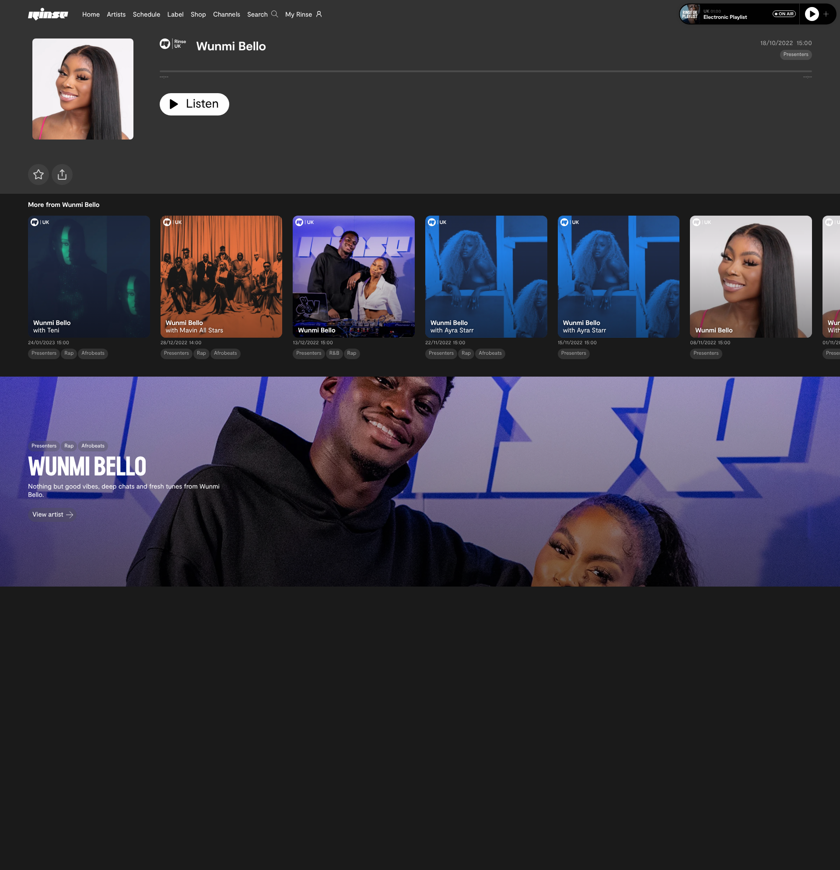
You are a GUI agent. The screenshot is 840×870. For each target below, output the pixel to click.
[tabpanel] (486, 73)
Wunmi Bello (231, 45)
